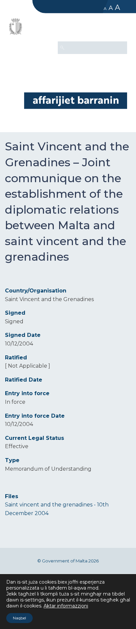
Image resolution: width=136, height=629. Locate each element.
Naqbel (19, 617)
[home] (75, 100)
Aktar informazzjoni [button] (66, 606)
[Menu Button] (119, 28)
